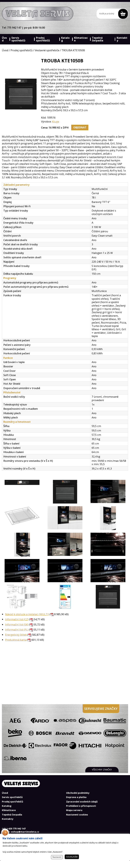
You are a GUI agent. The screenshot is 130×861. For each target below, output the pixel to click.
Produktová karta (15, 640)
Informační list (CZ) (17, 619)
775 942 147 (14, 27)
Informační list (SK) (16, 624)
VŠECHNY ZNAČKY (102, 769)
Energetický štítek (16, 634)
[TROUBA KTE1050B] (22, 492)
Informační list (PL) (16, 629)
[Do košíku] (112, 14)
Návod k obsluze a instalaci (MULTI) (27, 614)
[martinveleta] (37, 13)
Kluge (55, 121)
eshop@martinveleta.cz (25, 831)
